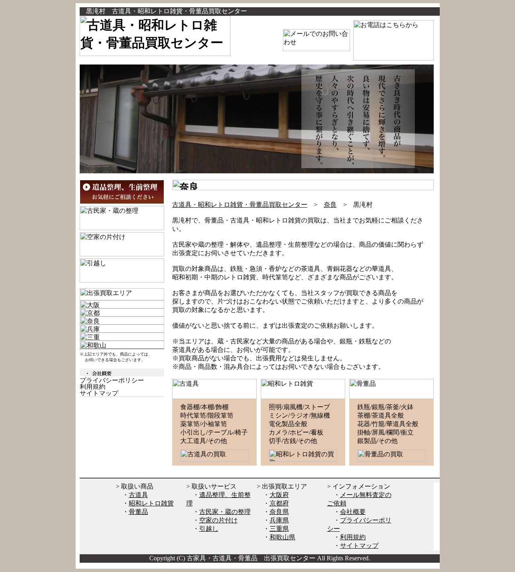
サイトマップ (359, 545)
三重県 (279, 528)
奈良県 (279, 511)
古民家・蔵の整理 (225, 511)
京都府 (279, 503)
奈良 (330, 204)
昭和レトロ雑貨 (151, 503)
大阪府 (279, 494)
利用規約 (353, 537)
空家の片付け (218, 520)
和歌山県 (282, 537)
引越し (208, 528)
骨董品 (138, 511)
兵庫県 (279, 520)
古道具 (138, 494)
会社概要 (353, 511)
